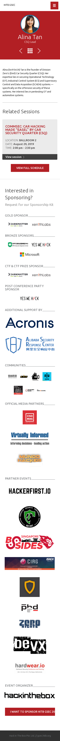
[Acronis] (30, 322)
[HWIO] (30, 668)
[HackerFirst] (30, 491)
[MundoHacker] (29, 459)
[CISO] (30, 417)
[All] (30, 51)
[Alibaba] (30, 344)
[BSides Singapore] (30, 542)
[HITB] (29, 695)
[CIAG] (30, 563)
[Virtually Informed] (30, 438)
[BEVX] (29, 644)
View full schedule (30, 167)
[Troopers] (30, 586)
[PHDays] (30, 608)
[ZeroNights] (29, 623)
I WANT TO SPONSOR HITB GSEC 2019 (32, 711)
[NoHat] (29, 516)
